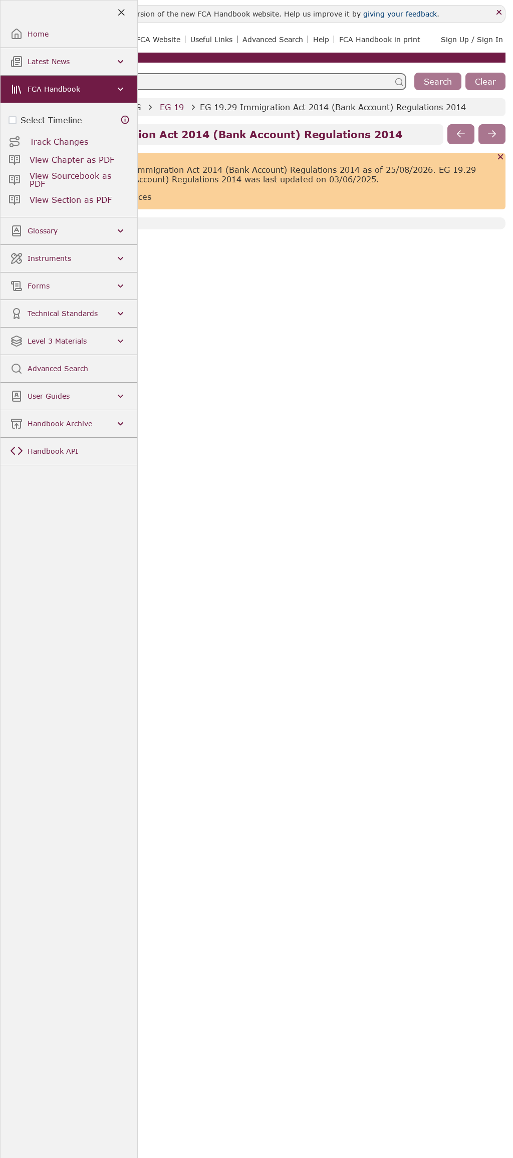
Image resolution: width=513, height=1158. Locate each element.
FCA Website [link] (158, 39)
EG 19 (172, 107)
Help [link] (321, 39)
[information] (125, 120)
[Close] (499, 13)
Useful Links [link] (211, 39)
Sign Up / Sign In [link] (472, 39)
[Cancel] (500, 157)
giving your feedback (400, 14)
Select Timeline (51, 120)
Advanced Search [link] (272, 39)
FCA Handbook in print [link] (379, 39)
